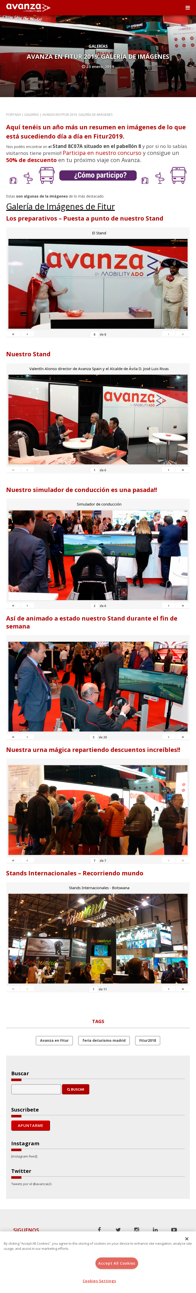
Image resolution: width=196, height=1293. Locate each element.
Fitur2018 (147, 1040)
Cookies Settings (99, 1280)
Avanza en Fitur (54, 1040)
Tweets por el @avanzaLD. (31, 1184)
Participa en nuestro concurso (102, 152)
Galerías (98, 46)
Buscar (77, 1089)
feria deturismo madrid (104, 1040)
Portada (13, 114)
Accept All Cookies (116, 1263)
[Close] (186, 1239)
